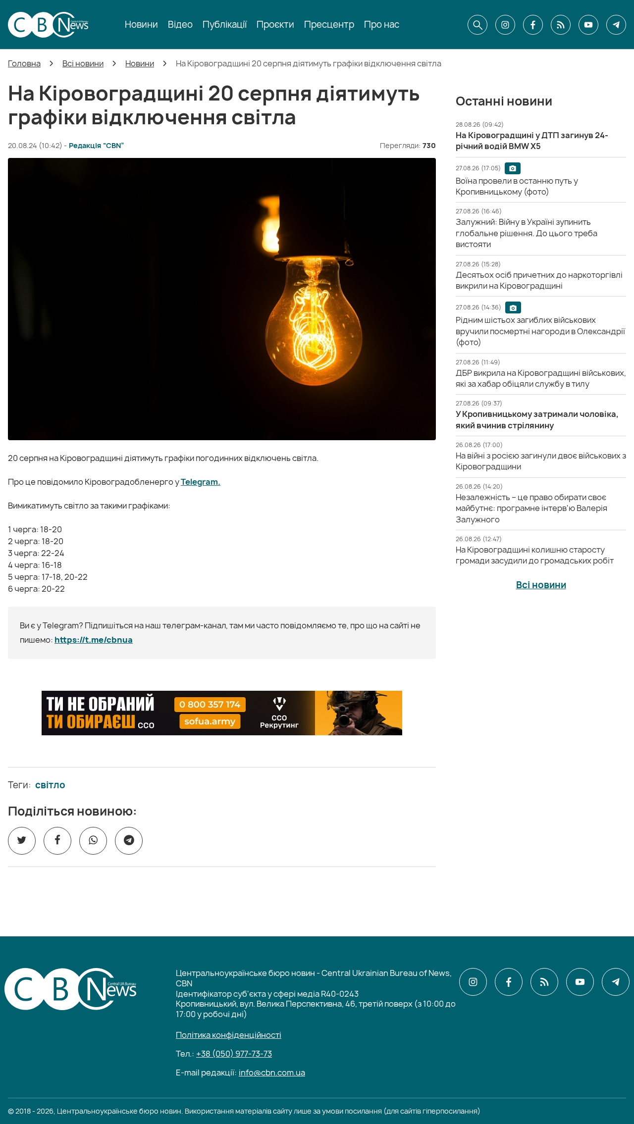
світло (50, 785)
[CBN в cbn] (561, 25)
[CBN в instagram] (505, 25)
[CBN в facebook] (533, 25)
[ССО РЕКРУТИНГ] (222, 713)
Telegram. (200, 481)
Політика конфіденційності (228, 1034)
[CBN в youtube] (588, 25)
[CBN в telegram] (616, 25)
